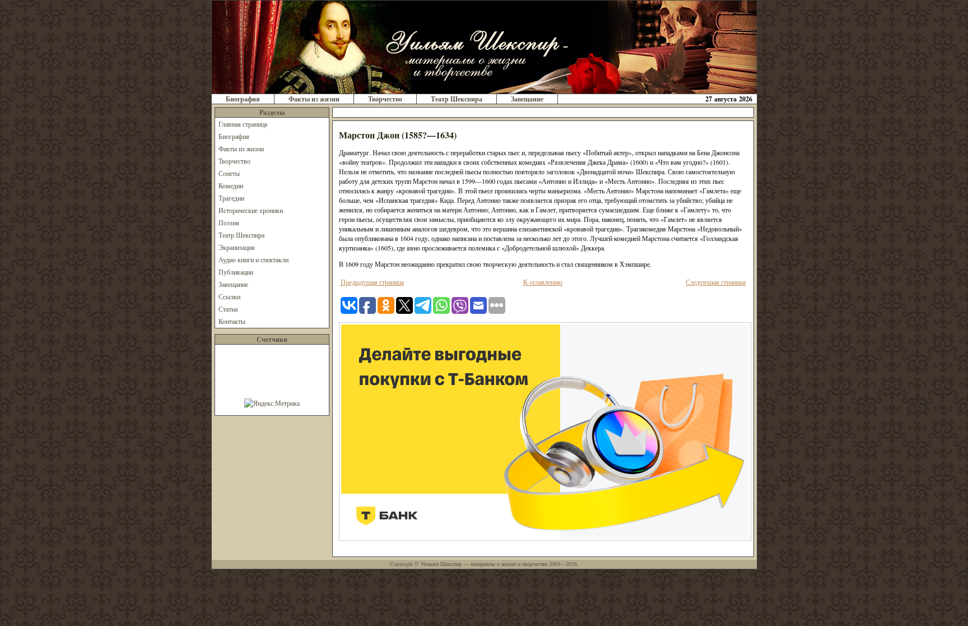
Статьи (228, 308)
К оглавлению (542, 281)
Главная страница (242, 123)
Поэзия (228, 222)
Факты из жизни (313, 99)
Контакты (231, 321)
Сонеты (229, 173)
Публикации (235, 271)
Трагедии (231, 197)
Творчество (385, 99)
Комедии (230, 185)
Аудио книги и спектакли (253, 259)
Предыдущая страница (372, 281)
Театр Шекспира (456, 99)
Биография (243, 99)
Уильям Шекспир (441, 564)
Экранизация (236, 247)
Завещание (527, 99)
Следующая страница (716, 281)
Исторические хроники (250, 210)
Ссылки (229, 296)
